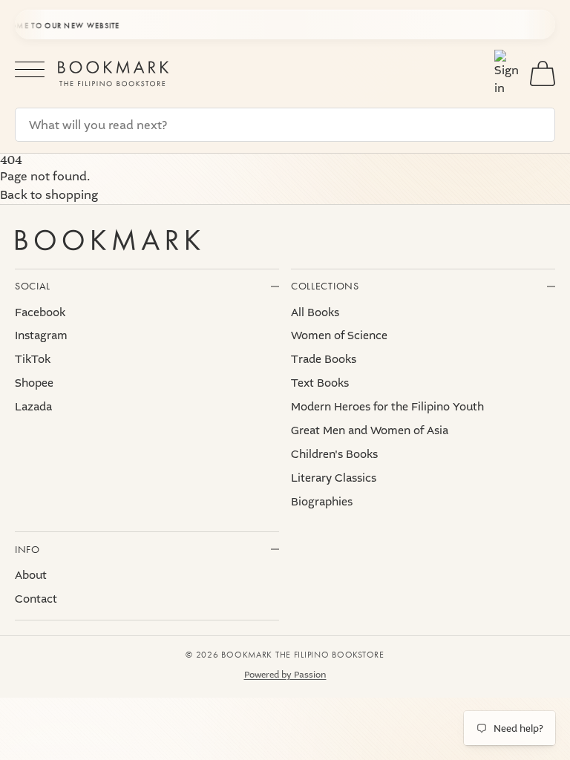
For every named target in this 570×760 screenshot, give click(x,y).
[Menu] (30, 73)
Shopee (34, 383)
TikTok (32, 359)
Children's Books (334, 454)
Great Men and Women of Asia (369, 430)
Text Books (320, 383)
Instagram (41, 335)
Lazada (33, 406)
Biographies (322, 501)
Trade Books (323, 359)
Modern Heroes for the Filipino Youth (387, 406)
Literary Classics (333, 478)
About (31, 575)
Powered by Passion (285, 675)
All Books (315, 312)
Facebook (40, 312)
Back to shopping (49, 195)
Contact (36, 599)
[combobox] (285, 125)
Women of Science (339, 335)
